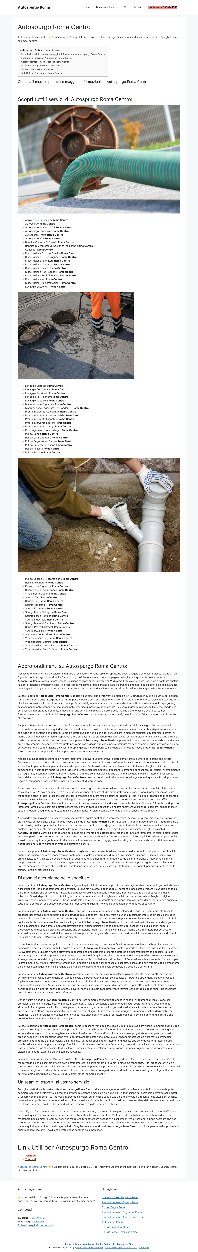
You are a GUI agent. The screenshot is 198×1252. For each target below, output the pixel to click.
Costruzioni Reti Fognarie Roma (120, 1197)
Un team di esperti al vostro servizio (40, 69)
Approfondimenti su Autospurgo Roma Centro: (45, 61)
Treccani (30, 1159)
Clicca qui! (38, 1221)
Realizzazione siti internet (89, 1247)
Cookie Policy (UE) (105, 1244)
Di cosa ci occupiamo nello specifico (40, 65)
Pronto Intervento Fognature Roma (122, 1212)
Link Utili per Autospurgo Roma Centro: (41, 73)
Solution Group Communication (121, 1247)
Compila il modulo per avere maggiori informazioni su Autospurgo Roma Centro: (63, 54)
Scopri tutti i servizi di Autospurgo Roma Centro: (46, 58)
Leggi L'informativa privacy (79, 1244)
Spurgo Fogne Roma (113, 1207)
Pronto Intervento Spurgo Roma (120, 1202)
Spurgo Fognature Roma (116, 1227)
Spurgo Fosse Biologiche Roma (120, 1232)
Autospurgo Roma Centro (32, 1166)
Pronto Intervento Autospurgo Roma (123, 1217)
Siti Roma (144, 1247)
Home (87, 7)
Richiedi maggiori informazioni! (35, 1225)
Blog (126, 7)
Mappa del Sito (125, 1244)
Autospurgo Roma (34, 7)
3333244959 (38, 1217)
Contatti (138, 7)
